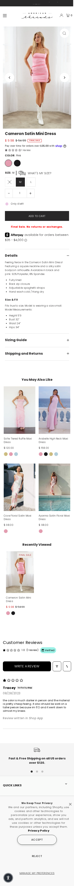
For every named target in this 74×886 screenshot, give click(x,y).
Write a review (26, 666)
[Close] (70, 803)
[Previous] (9, 77)
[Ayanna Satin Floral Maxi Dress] (54, 487)
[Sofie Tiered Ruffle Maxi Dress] (19, 410)
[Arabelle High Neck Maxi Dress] (54, 410)
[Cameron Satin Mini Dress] (20, 572)
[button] (13, 150)
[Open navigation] (10, 15)
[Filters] (57, 666)
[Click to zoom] (64, 33)
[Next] (64, 77)
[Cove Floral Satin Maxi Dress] (19, 487)
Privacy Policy (38, 831)
